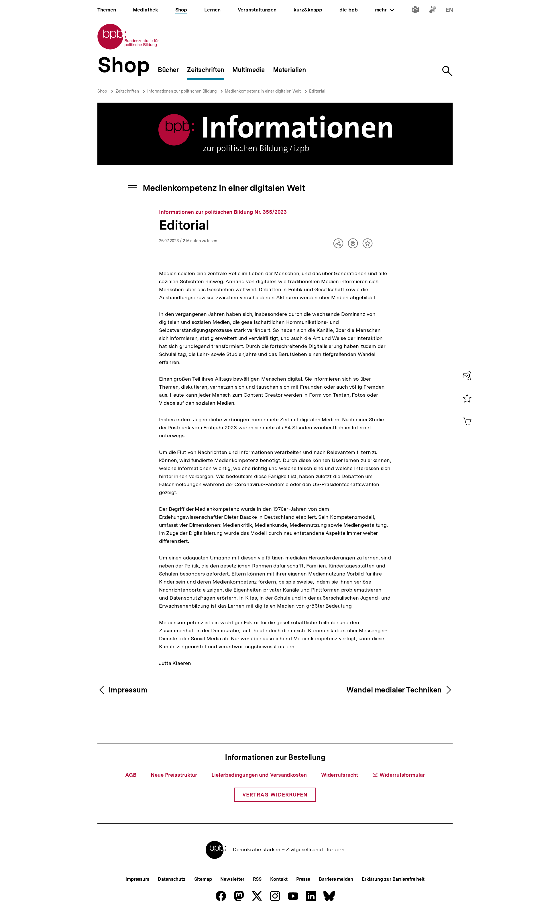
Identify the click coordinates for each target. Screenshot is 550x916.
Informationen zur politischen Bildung (182, 91)
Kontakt (278, 879)
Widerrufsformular (402, 775)
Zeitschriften (127, 91)
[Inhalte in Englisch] (449, 11)
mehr (384, 10)
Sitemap (203, 879)
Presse (303, 879)
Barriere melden (336, 879)
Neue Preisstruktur (174, 775)
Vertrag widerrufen (275, 795)
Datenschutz (172, 879)
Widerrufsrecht (339, 775)
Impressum (137, 879)
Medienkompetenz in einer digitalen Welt (263, 91)
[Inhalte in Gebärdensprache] (432, 11)
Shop (102, 91)
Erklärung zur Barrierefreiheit (393, 879)
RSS (257, 879)
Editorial (317, 91)
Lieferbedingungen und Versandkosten (259, 775)
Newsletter (232, 879)
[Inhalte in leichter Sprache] (415, 11)
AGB (130, 775)
